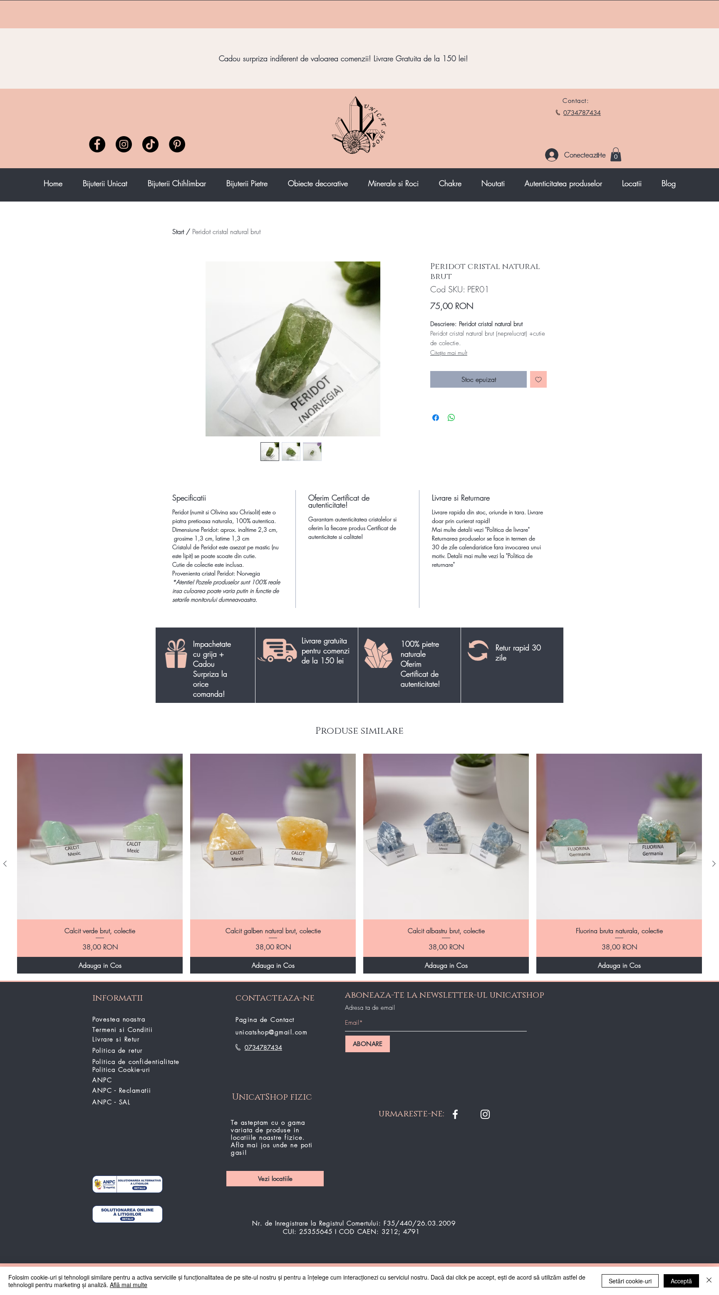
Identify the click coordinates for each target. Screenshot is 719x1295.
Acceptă (681, 1281)
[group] (359, 863)
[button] (616, 154)
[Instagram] (124, 144)
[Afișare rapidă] (100, 836)
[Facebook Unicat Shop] (455, 1114)
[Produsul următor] (714, 864)
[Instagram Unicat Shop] (485, 1114)
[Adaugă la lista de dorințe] (538, 379)
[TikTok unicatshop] (150, 144)
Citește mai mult (448, 352)
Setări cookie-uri (630, 1281)
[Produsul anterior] (5, 864)
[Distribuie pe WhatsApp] (451, 418)
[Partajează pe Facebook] (436, 418)
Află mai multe (128, 1284)
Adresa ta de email (370, 1008)
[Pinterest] (177, 144)
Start (178, 231)
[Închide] (709, 1280)
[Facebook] (97, 144)
